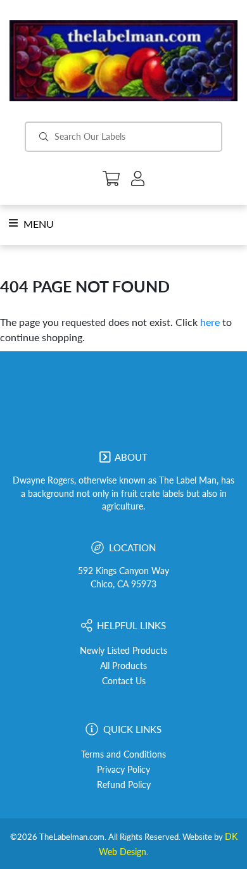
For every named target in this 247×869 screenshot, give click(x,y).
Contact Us (124, 681)
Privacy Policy (123, 770)
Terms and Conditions (123, 754)
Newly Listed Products (123, 651)
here (210, 322)
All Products (123, 666)
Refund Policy (124, 785)
